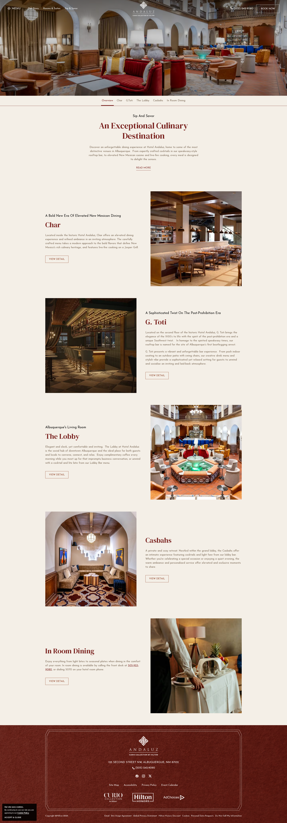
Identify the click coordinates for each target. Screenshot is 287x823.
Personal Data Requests (202, 816)
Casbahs (158, 100)
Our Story (33, 8)
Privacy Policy (149, 785)
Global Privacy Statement (145, 816)
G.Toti (129, 100)
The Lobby (142, 100)
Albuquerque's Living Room (65, 427)
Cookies (186, 816)
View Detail (57, 260)
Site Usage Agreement (121, 816)
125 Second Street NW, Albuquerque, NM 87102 (143, 762)
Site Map (114, 785)
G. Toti (156, 322)
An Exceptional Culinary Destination (143, 131)
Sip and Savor (143, 116)
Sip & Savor (71, 8)
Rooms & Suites (51, 8)
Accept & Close (12, 817)
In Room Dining (176, 100)
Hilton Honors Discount (170, 816)
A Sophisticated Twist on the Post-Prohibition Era (183, 313)
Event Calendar (169, 785)
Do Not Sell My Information (228, 816)
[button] (13, 9)
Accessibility (130, 785)
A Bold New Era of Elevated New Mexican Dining (83, 216)
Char (119, 100)
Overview (107, 100)
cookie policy (23, 813)
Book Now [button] (268, 10)
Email (106, 816)
